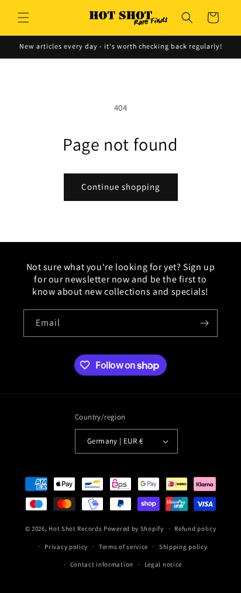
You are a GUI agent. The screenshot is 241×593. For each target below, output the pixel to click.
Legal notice (163, 564)
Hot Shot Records (75, 528)
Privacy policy (66, 547)
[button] (23, 17)
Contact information (101, 564)
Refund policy (195, 528)
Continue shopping (120, 186)
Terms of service (123, 547)
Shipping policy (183, 547)
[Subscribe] (204, 323)
